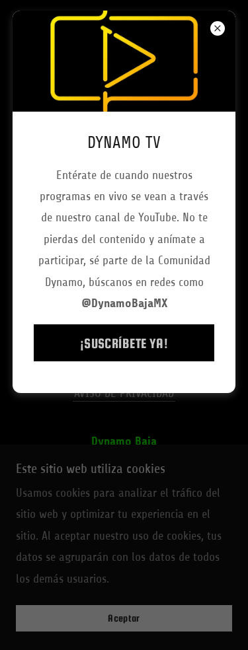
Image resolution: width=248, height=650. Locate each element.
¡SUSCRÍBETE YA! (124, 343)
